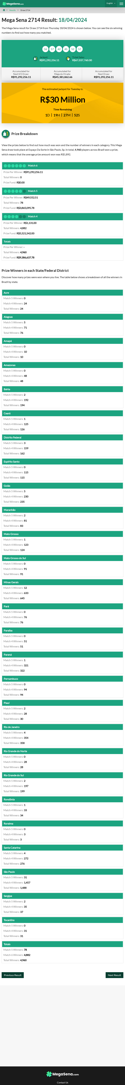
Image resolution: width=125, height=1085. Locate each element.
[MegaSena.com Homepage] (12, 3)
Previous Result (12, 975)
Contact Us (62, 1082)
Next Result (114, 975)
